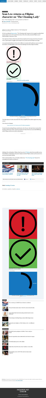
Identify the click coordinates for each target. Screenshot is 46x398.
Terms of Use (24, 116)
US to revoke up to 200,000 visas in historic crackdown (7, 174)
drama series (14, 33)
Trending (7, 185)
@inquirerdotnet (14, 21)
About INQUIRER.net (25, 394)
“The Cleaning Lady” (30, 157)
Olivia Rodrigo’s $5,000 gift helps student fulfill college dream (37, 174)
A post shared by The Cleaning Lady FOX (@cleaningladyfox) (18, 125)
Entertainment (5, 11)
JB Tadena (27, 152)
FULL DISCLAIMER (19, 380)
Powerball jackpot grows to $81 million (16, 341)
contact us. (18, 189)
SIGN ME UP (23, 115)
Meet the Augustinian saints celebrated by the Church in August (21, 336)
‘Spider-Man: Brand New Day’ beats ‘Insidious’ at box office (21, 346)
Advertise (19, 394)
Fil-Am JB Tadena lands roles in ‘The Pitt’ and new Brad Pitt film (23, 174)
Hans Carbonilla (7, 21)
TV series (12, 185)
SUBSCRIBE (35, 283)
